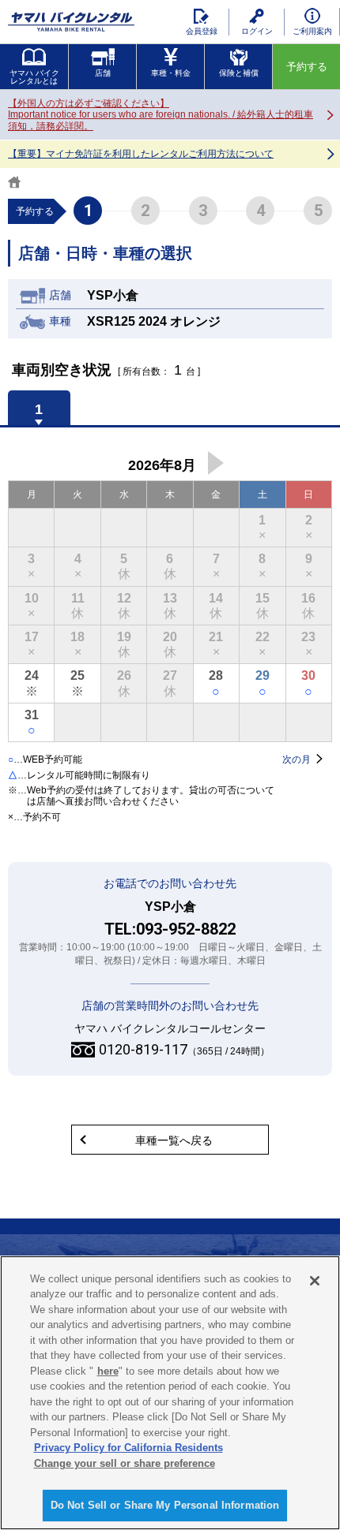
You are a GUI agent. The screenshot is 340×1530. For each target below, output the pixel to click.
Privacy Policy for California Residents (128, 1448)
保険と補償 (239, 73)
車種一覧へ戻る (174, 1140)
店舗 (103, 73)
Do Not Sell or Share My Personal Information (165, 1505)
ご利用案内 (312, 31)
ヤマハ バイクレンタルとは (34, 77)
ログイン (257, 31)
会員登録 (201, 31)
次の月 (216, 463)
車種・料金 (171, 73)
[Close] (314, 1280)
